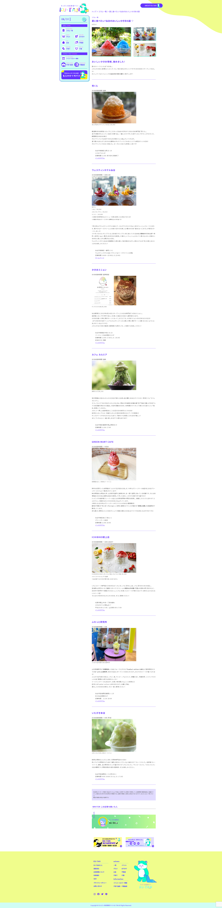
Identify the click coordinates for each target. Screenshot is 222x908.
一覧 (115, 865)
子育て (68, 49)
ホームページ (99, 258)
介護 (80, 49)
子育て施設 (69, 65)
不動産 (81, 43)
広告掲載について (99, 872)
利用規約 (96, 875)
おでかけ (81, 37)
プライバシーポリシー (100, 883)
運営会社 (96, 868)
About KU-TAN (151, 5)
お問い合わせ (98, 886)
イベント (124, 865)
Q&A (95, 879)
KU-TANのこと (98, 865)
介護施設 (82, 65)
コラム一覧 (69, 31)
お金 (67, 43)
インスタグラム (100, 158)
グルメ (68, 37)
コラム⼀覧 (103, 11)
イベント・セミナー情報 (72, 58)
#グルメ (94, 24)
